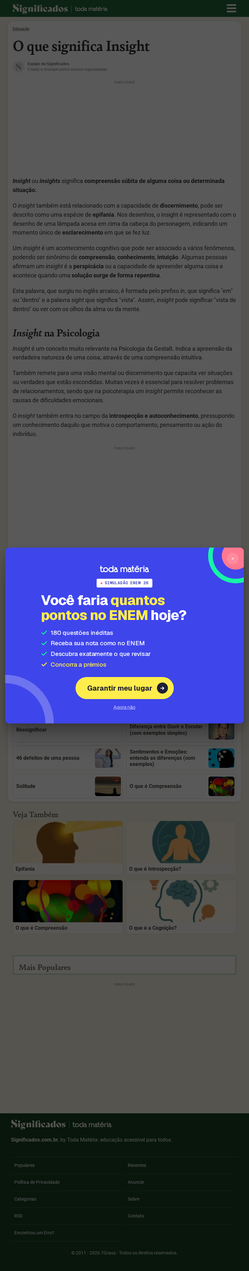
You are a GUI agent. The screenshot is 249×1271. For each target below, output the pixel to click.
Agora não (124, 707)
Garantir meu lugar (119, 688)
